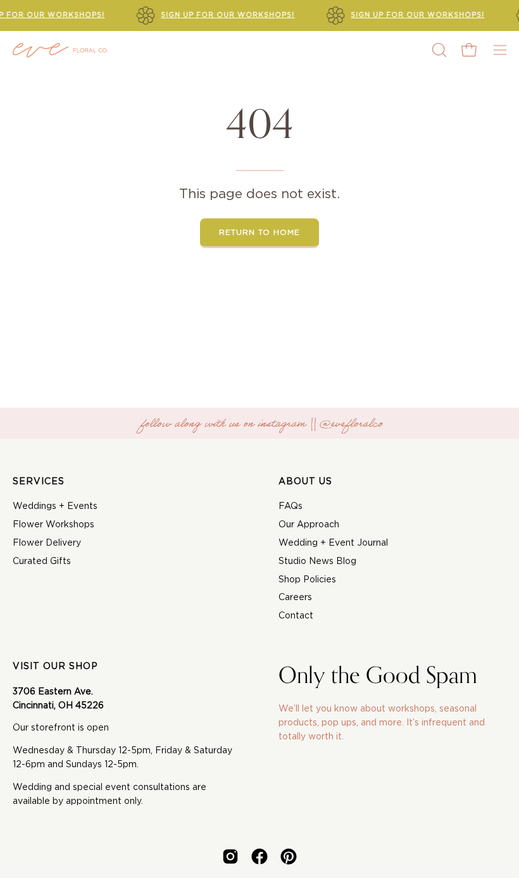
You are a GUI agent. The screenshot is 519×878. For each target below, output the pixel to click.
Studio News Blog (317, 561)
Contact (295, 615)
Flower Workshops (53, 524)
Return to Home (259, 232)
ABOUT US (305, 481)
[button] (438, 50)
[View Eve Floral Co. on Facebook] (259, 856)
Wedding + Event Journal (333, 543)
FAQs (290, 506)
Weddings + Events (55, 506)
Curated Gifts (42, 561)
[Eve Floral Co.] (60, 50)
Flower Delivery (47, 543)
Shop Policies (307, 579)
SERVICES (39, 481)
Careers (295, 597)
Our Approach (308, 524)
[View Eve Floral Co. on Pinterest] (288, 856)
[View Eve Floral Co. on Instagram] (230, 856)
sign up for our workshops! (228, 15)
